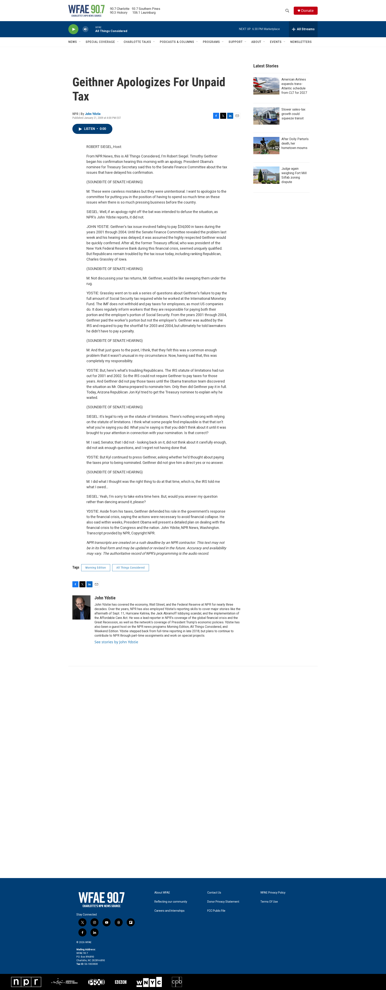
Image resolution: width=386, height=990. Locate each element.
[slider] (91, 29)
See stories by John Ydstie (116, 641)
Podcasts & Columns (177, 41)
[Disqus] (193, 720)
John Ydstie (93, 114)
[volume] (85, 29)
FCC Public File (216, 910)
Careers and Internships (169, 910)
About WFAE (162, 892)
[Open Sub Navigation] (80, 41)
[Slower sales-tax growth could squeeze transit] (266, 116)
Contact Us (214, 892)
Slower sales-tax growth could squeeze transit (293, 114)
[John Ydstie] (81, 607)
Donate (307, 10)
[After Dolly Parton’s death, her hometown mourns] (266, 145)
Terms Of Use (269, 901)
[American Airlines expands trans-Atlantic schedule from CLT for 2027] (266, 86)
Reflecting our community (170, 901)
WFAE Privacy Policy (272, 892)
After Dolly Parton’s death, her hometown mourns (295, 143)
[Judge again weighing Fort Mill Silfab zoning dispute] (266, 175)
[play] (73, 29)
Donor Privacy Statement (223, 901)
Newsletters (301, 41)
